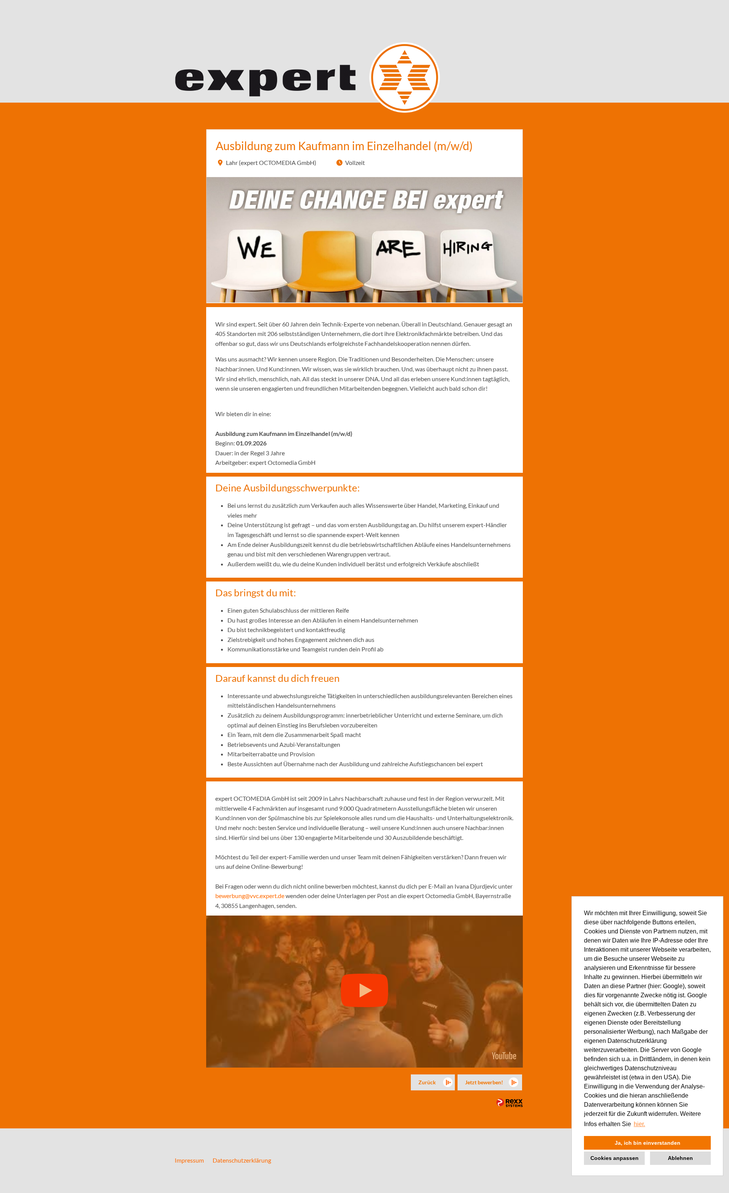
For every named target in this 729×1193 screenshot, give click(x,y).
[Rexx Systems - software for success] (509, 1102)
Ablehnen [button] (680, 1158)
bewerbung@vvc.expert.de (249, 895)
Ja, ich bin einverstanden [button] (647, 1143)
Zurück (427, 1082)
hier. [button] (639, 1124)
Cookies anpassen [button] (614, 1158)
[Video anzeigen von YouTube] (364, 992)
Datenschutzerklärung (242, 1160)
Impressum (189, 1160)
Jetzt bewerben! (484, 1082)
